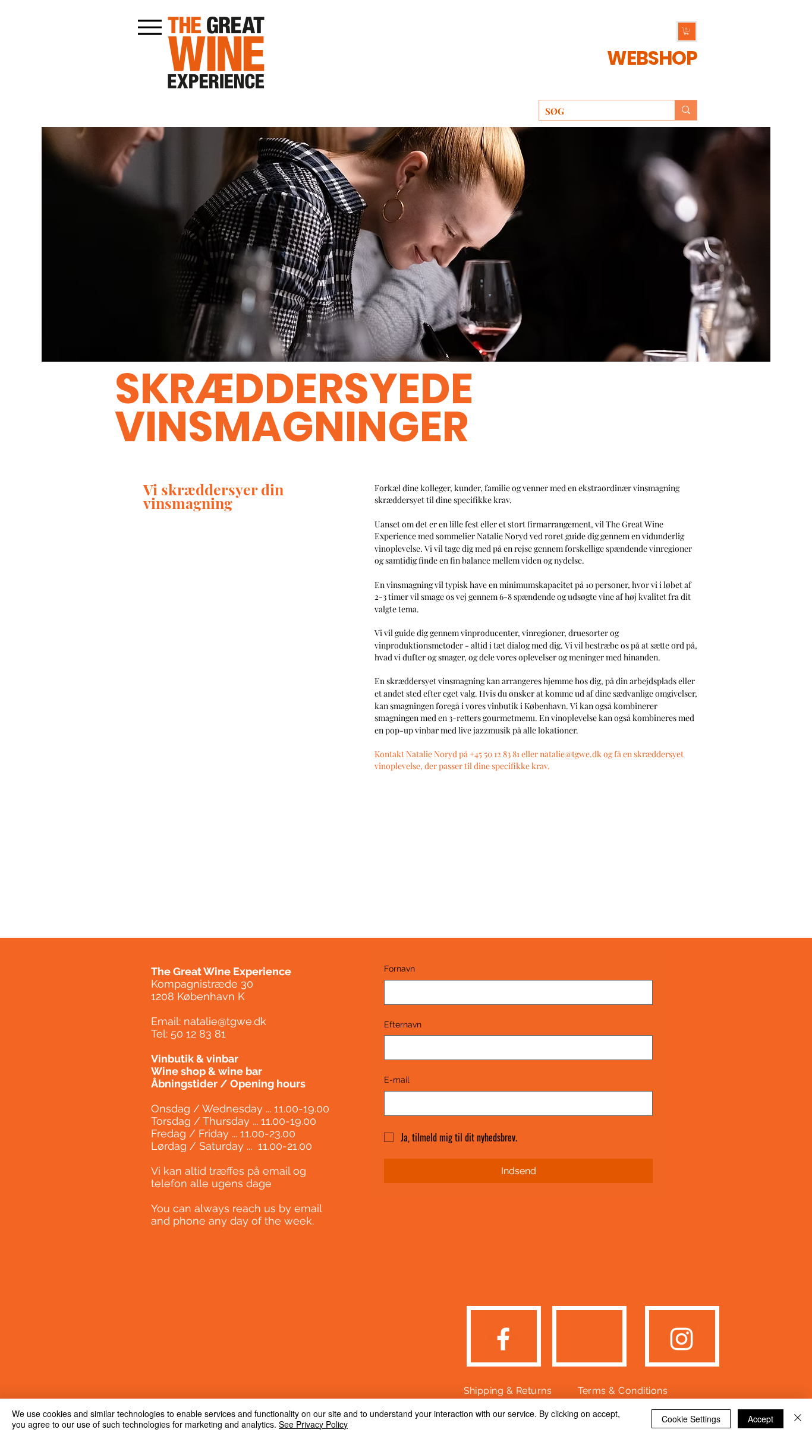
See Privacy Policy (313, 1424)
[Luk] (798, 1418)
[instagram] (681, 1339)
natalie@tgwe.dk (571, 754)
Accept (760, 1419)
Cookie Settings (691, 1419)
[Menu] (149, 27)
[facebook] (503, 1339)
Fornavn (399, 968)
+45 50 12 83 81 (495, 754)
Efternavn (402, 1024)
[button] (216, 52)
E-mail (397, 1079)
